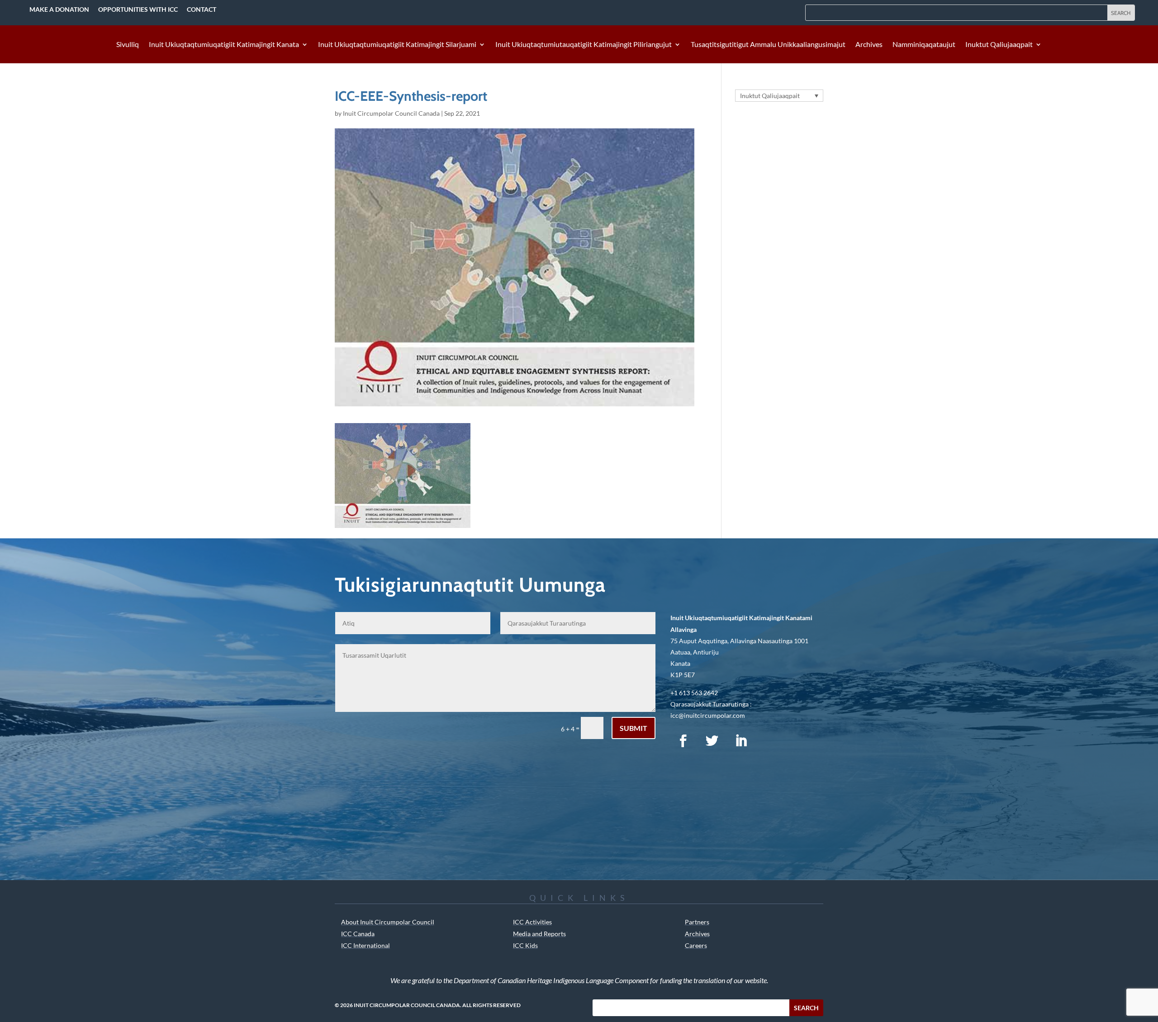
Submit (633, 728)
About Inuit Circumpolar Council (387, 922)
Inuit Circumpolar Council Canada (391, 113)
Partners (697, 922)
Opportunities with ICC (138, 9)
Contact (201, 9)
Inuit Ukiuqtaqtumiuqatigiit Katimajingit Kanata (224, 44)
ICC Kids (525, 945)
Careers (696, 945)
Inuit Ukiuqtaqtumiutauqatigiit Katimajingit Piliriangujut (583, 44)
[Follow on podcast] (770, 741)
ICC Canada (358, 933)
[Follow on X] (712, 741)
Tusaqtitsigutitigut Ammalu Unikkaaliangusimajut (768, 44)
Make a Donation (59, 9)
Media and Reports (539, 933)
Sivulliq (127, 44)
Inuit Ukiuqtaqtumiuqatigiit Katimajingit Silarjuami (397, 44)
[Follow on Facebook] (683, 741)
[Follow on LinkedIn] (741, 741)
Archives (869, 44)
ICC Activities (532, 922)
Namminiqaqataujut (923, 44)
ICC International (365, 945)
